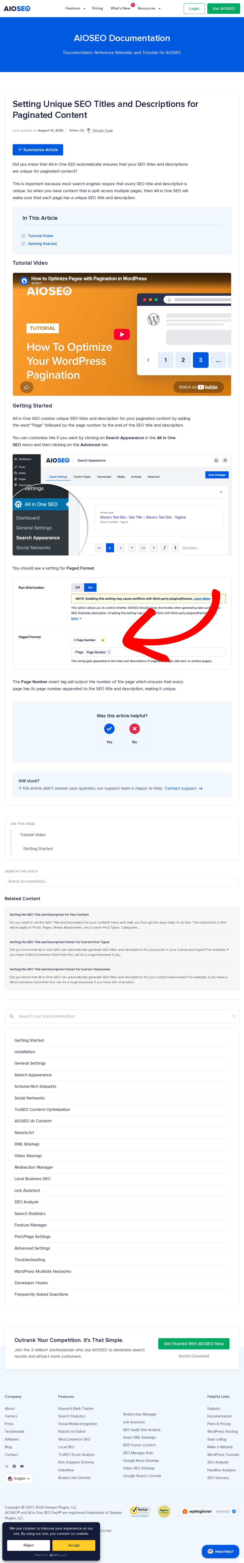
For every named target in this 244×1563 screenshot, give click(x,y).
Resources (146, 8)
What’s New (120, 8)
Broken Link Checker (74, 1478)
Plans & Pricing (219, 1424)
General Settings (30, 1063)
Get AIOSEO (224, 9)
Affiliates (12, 1439)
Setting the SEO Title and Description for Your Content (49, 914)
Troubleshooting (30, 1260)
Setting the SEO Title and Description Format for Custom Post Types (60, 942)
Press (9, 1424)
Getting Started (42, 244)
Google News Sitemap (141, 1461)
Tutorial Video (40, 236)
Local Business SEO (33, 1179)
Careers (11, 1416)
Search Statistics (30, 1214)
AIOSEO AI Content (33, 1121)
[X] (7, 1466)
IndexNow (66, 1470)
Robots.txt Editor (72, 1431)
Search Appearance (33, 1075)
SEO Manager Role (138, 1453)
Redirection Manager (34, 1167)
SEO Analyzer (218, 1462)
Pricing (97, 8)
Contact (11, 1455)
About (10, 1408)
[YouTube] (22, 1466)
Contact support (180, 788)
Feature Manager (31, 1225)
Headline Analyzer (221, 1470)
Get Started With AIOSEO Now (194, 1344)
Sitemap (105, 1530)
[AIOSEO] (17, 8)
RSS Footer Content (139, 1445)
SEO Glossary (218, 1478)
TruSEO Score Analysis (76, 1455)
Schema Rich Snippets (35, 1086)
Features (73, 8)
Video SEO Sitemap (139, 1468)
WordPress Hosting (222, 1431)
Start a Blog (216, 1439)
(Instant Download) (194, 1356)
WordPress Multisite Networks (43, 1271)
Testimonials (14, 1431)
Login (194, 9)
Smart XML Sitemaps (139, 1437)
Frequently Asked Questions (41, 1294)
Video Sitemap (28, 1156)
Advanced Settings (32, 1248)
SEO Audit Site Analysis (142, 1430)
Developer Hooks (31, 1283)
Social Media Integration (77, 1424)
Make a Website (220, 1447)
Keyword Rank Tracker (76, 1408)
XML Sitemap (27, 1144)
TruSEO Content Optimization (42, 1110)
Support (213, 1408)
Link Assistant (27, 1190)
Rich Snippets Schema (76, 1462)
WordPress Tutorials (223, 1455)
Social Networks (30, 1098)
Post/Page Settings (33, 1237)
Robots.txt (24, 1133)
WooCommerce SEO (74, 1439)
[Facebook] (14, 1466)
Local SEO (66, 1447)
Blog (8, 1447)
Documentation (219, 1416)
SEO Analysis (27, 1202)
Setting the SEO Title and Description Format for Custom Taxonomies (60, 969)
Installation (25, 1052)
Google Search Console (142, 1476)
